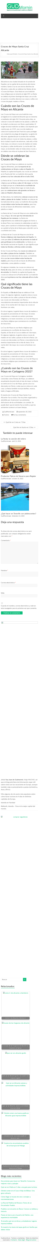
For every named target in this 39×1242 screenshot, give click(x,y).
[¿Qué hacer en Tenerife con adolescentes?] (15, 484)
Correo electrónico (8, 582)
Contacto (14, 1240)
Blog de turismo (31, 1240)
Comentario (6, 540)
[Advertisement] (19, 31)
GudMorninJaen (9, 412)
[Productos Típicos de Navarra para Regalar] (15, 446)
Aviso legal (21, 1240)
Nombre (4, 570)
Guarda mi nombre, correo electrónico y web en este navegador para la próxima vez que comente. (19, 607)
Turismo (6, 415)
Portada (15, 54)
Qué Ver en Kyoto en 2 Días (24, 427)
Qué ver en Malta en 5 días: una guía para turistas (19, 1187)
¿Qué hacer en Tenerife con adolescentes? (18, 514)
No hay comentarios (19, 415)
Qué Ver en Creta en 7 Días (14, 422)
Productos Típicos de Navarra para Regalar (18, 476)
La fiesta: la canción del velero (13, 439)
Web (2, 593)
